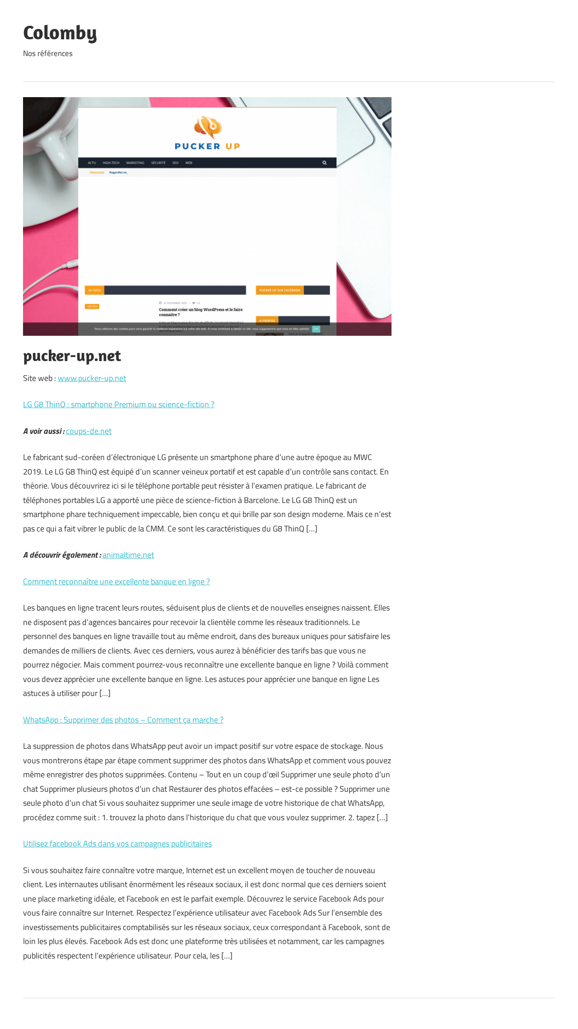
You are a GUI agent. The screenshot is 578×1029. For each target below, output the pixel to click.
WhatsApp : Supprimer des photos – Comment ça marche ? (123, 720)
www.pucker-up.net (92, 378)
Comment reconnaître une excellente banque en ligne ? (116, 581)
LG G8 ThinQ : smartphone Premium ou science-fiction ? (118, 404)
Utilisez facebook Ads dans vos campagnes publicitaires (117, 843)
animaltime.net (128, 555)
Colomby (60, 32)
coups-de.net (89, 431)
